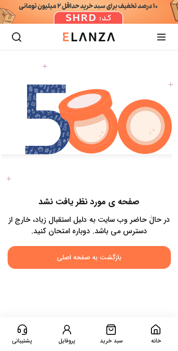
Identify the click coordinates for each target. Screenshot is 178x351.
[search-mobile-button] (16, 37)
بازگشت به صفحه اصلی (89, 257)
